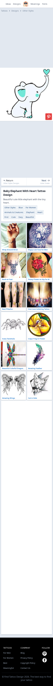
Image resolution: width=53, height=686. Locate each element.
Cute (13, 217)
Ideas (8, 4)
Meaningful (8, 668)
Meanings (35, 4)
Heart (39, 212)
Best (5, 663)
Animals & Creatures (13, 212)
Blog (23, 653)
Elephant (30, 212)
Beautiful (30, 217)
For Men (7, 653)
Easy (21, 217)
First (6, 217)
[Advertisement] (26, 40)
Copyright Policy (28, 663)
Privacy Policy (27, 658)
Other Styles (28, 10)
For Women (31, 207)
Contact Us (25, 668)
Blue (21, 207)
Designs (17, 4)
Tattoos (4, 10)
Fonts (44, 4)
